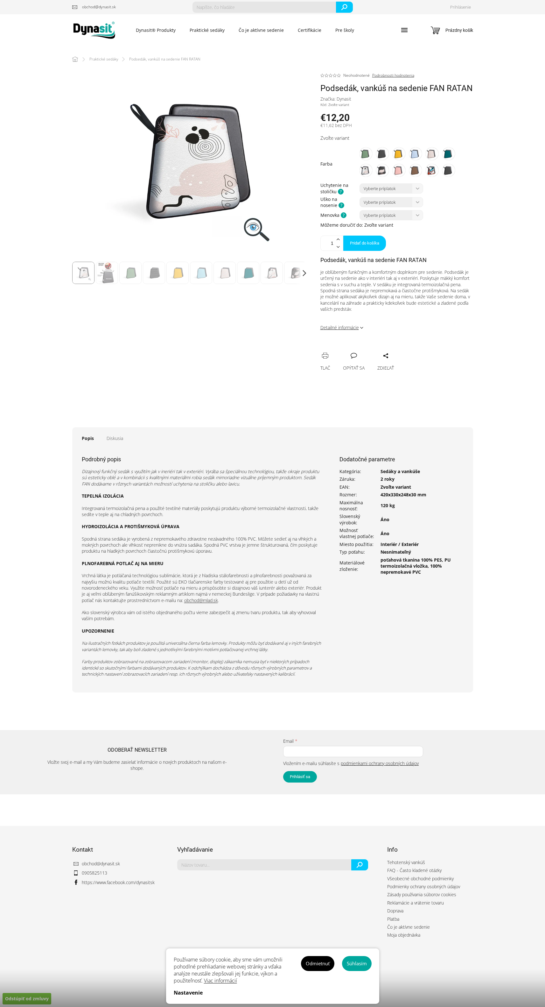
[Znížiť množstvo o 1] (338, 247)
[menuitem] (156, 30)
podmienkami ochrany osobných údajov (380, 763)
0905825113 (94, 873)
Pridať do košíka (364, 243)
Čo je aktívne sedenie (408, 927)
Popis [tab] (88, 438)
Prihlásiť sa (300, 776)
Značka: (335, 99)
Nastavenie (188, 992)
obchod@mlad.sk (201, 600)
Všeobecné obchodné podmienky (420, 879)
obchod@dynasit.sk (101, 864)
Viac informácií (220, 980)
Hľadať (344, 7)
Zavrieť (368, 348)
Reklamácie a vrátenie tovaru (415, 903)
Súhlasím (357, 963)
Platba (393, 919)
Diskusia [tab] (115, 438)
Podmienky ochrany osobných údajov (423, 886)
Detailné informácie (339, 327)
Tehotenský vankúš (406, 862)
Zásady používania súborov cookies (421, 894)
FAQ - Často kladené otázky (414, 870)
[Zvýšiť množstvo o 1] (338, 239)
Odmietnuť (318, 963)
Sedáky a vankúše (400, 471)
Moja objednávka (403, 935)
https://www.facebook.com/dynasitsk (118, 882)
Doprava (395, 911)
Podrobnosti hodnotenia (393, 75)
